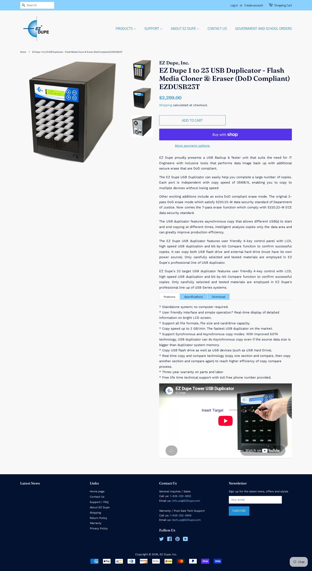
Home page (97, 491)
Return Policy (98, 518)
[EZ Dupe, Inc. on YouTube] (185, 539)
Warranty (95, 523)
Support (152, 28)
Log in (234, 5)
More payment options (192, 146)
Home (23, 52)
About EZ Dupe (184, 28)
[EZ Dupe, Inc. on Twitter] (161, 539)
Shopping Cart (283, 5)
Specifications (193, 296)
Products (125, 28)
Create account (253, 5)
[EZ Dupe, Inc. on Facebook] (169, 539)
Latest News (30, 483)
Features (169, 296)
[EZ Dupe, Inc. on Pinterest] (177, 539)
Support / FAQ (99, 502)
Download (218, 296)
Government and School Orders (263, 28)
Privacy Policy (99, 528)
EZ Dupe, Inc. (168, 554)
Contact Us (217, 28)
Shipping (165, 105)
